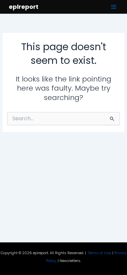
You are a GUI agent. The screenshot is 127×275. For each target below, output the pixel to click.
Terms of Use (99, 253)
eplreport (23, 7)
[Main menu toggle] (113, 7)
